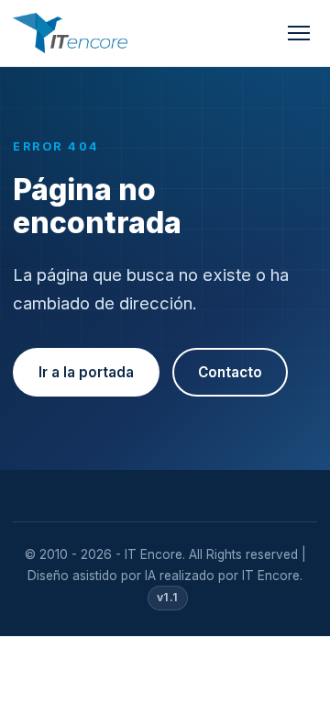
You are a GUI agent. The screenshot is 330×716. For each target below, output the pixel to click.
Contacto (230, 372)
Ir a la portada (86, 372)
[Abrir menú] (298, 33)
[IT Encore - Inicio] (70, 33)
